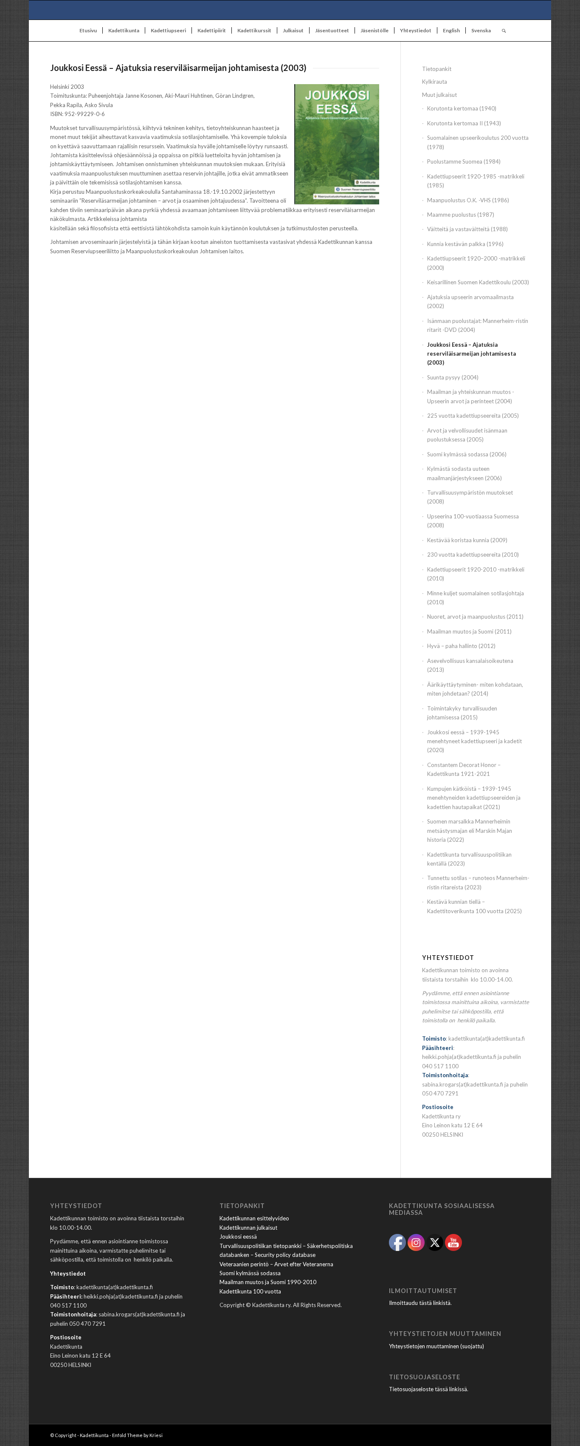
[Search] (501, 30)
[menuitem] (88, 30)
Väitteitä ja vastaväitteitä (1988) (467, 229)
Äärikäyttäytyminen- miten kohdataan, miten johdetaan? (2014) (475, 689)
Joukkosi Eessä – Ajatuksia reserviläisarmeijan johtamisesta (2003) (471, 353)
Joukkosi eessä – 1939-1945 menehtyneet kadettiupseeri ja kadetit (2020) (474, 741)
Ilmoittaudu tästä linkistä (419, 1302)
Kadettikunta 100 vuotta (250, 1291)
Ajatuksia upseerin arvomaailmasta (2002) (470, 301)
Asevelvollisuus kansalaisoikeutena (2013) (470, 665)
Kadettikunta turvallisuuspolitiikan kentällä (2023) (469, 859)
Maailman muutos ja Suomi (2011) (469, 631)
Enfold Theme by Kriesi (137, 1435)
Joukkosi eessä (238, 1236)
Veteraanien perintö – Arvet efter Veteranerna (276, 1264)
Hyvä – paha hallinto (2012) (461, 645)
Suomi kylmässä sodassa (250, 1273)
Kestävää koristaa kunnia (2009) (467, 540)
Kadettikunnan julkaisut (248, 1227)
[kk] (290, 10)
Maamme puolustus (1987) (460, 214)
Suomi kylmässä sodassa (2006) (467, 454)
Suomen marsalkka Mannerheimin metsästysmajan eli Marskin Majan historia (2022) (469, 830)
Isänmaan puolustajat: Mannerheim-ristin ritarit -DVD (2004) (477, 325)
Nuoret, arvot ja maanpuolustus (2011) (475, 616)
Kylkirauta (434, 81)
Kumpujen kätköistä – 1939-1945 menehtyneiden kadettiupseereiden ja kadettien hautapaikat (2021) (474, 797)
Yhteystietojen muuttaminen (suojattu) (436, 1346)
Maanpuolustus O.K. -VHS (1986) (468, 200)
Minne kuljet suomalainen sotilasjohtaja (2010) (475, 598)
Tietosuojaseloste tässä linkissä (428, 1389)
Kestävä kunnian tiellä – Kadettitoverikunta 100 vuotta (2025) (474, 906)
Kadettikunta (94, 1435)
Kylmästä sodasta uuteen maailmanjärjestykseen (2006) (464, 473)
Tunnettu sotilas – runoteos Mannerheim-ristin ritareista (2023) (478, 882)
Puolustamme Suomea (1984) (464, 161)
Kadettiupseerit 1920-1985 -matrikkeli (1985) (475, 181)
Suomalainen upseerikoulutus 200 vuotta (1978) (478, 142)
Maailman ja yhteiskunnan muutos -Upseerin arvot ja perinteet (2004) (470, 396)
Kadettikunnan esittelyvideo (254, 1218)
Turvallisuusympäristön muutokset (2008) (470, 497)
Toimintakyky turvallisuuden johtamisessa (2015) (462, 713)
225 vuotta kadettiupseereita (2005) (473, 415)
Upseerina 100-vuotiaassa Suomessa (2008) (473, 521)
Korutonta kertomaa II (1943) (464, 123)
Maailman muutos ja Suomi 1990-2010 (268, 1282)
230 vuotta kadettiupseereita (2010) (473, 554)
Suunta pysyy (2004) (453, 377)
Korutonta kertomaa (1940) (461, 108)
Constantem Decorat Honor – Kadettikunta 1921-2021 (464, 769)
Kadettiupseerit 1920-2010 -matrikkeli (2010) (475, 574)
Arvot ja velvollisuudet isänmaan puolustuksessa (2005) (467, 435)
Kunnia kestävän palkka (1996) (465, 244)
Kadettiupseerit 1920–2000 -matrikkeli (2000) (476, 263)
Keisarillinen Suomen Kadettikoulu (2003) (478, 282)
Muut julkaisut (439, 94)
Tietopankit (436, 68)
